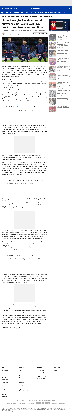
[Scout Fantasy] (54, 403)
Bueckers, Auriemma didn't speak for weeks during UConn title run (62, 100)
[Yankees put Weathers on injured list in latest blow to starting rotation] (52, 93)
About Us (21, 370)
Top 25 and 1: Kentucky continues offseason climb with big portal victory (63, 52)
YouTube (4, 385)
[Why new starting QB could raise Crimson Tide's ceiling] (52, 109)
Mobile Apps (5, 379)
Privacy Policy (40, 372)
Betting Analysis (6, 376)
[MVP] (47, 403)
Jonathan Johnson (11, 33)
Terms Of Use (40, 370)
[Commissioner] (40, 403)
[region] (59, 25)
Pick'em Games (5, 370)
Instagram (4, 389)
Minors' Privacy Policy (42, 374)
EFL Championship (34, 16)
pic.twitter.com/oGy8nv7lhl (35, 260)
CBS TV (21, 377)
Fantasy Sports (5, 372)
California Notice (41, 378)
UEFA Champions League (22, 16)
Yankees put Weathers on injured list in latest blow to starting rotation (63, 92)
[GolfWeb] (62, 403)
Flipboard (4, 396)
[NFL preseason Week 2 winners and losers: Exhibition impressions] (52, 45)
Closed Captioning (41, 376)
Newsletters (22, 387)
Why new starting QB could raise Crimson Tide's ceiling (63, 108)
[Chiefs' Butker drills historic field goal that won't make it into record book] (52, 76)
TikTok (3, 387)
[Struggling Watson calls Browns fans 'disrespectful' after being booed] (52, 85)
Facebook (4, 391)
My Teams (21, 389)
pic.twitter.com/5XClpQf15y (36, 184)
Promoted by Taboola (42, 335)
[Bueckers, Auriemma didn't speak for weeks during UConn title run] (52, 101)
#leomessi (31, 182)
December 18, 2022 (33, 189)
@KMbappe (33, 256)
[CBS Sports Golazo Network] (47, 400)
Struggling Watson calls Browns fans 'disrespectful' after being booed (63, 84)
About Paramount (23, 374)
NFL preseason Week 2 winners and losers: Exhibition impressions (63, 44)
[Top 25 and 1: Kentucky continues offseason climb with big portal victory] (52, 53)
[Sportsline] (21, 403)
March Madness (6, 377)
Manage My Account (24, 385)
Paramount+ (22, 376)
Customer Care (58, 372)
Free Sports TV (5, 374)
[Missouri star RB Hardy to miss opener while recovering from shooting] (52, 69)
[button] (2, 8)
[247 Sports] (11, 403)
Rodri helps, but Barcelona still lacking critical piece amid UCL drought (63, 60)
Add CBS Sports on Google (41, 33)
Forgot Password (23, 391)
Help (55, 370)
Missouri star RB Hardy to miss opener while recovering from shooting (63, 68)
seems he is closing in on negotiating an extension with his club (22, 172)
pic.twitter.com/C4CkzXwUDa (35, 109)
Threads (4, 394)
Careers (21, 372)
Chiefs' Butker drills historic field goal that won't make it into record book (63, 76)
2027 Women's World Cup (46, 16)
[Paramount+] (30, 403)
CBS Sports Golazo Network (8, 16)
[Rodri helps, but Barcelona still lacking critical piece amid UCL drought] (52, 61)
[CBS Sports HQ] (33, 400)
